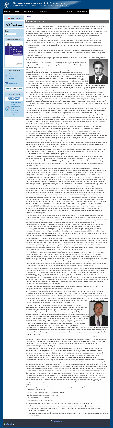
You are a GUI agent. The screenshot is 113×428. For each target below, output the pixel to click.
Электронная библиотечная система (13, 76)
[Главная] (8, 7)
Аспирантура (42, 12)
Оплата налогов (81, 12)
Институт (15, 12)
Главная (7, 12)
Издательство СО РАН (16, 83)
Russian (12, 18)
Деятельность (28, 12)
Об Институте (56, 12)
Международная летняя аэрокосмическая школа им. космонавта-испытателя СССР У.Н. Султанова (16, 108)
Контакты (70, 12)
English (20, 18)
